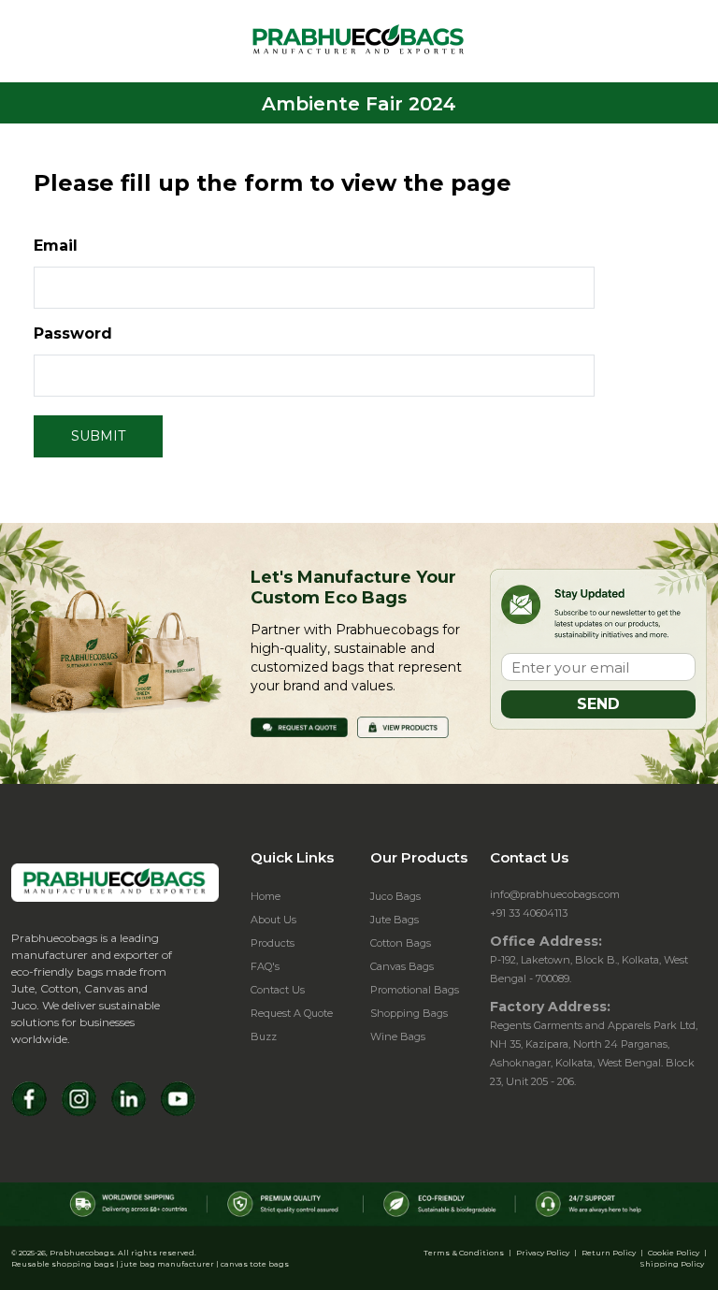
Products (272, 942)
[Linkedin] (128, 1098)
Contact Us (278, 989)
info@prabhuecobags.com (555, 894)
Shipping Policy (671, 1263)
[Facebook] (29, 1098)
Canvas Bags (402, 966)
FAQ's (265, 966)
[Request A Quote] (299, 726)
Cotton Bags (400, 942)
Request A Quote (292, 1013)
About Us (273, 919)
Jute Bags (394, 919)
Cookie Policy (673, 1252)
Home (265, 896)
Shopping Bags (409, 1013)
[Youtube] (178, 1098)
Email (56, 245)
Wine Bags (397, 1036)
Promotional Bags (414, 989)
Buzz (264, 1036)
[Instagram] (79, 1098)
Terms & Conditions (464, 1252)
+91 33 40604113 (528, 913)
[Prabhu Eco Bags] (115, 882)
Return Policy (609, 1252)
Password (73, 333)
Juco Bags (395, 896)
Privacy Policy (542, 1252)
